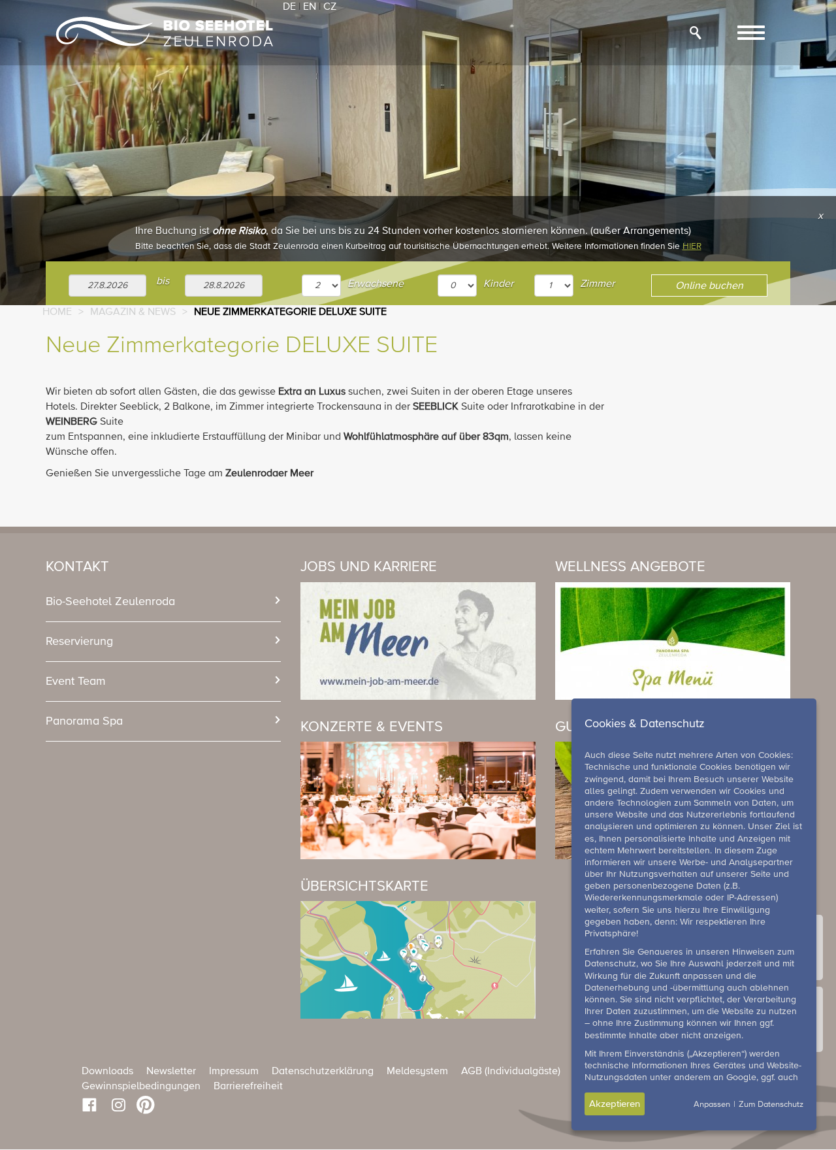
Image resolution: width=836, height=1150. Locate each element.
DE (289, 7)
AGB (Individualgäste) (510, 1071)
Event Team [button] (76, 681)
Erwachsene (375, 284)
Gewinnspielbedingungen (141, 1086)
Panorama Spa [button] (84, 721)
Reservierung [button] (79, 642)
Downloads (107, 1071)
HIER (692, 246)
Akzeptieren (614, 1104)
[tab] (163, 601)
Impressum (234, 1071)
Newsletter (171, 1071)
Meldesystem (417, 1071)
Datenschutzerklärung (323, 1071)
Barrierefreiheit (248, 1086)
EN (309, 7)
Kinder (498, 284)
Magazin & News (133, 312)
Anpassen (712, 1104)
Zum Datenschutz (771, 1104)
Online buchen (709, 286)
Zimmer (597, 284)
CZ (329, 7)
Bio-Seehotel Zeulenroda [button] (110, 602)
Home (57, 312)
